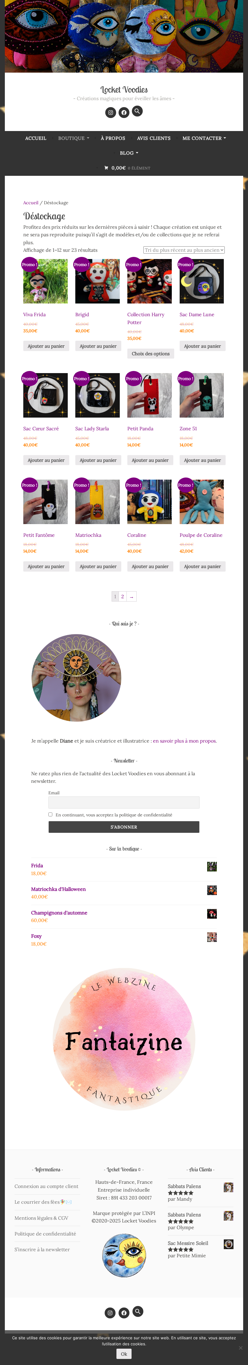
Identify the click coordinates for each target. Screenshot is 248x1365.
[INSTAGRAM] (110, 1313)
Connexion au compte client (46, 1186)
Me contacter (202, 138)
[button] (137, 111)
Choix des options (151, 353)
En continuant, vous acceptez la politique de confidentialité (113, 815)
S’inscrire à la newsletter (42, 1249)
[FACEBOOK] (124, 1313)
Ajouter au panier (46, 346)
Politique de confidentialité (45, 1234)
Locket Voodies (124, 89)
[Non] (240, 1348)
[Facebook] (124, 113)
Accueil (36, 138)
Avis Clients (154, 138)
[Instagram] (111, 113)
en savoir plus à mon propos (184, 741)
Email (54, 793)
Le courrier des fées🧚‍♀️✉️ (43, 1202)
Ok (124, 1354)
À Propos (113, 138)
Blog (127, 153)
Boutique (71, 138)
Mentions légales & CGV (41, 1218)
